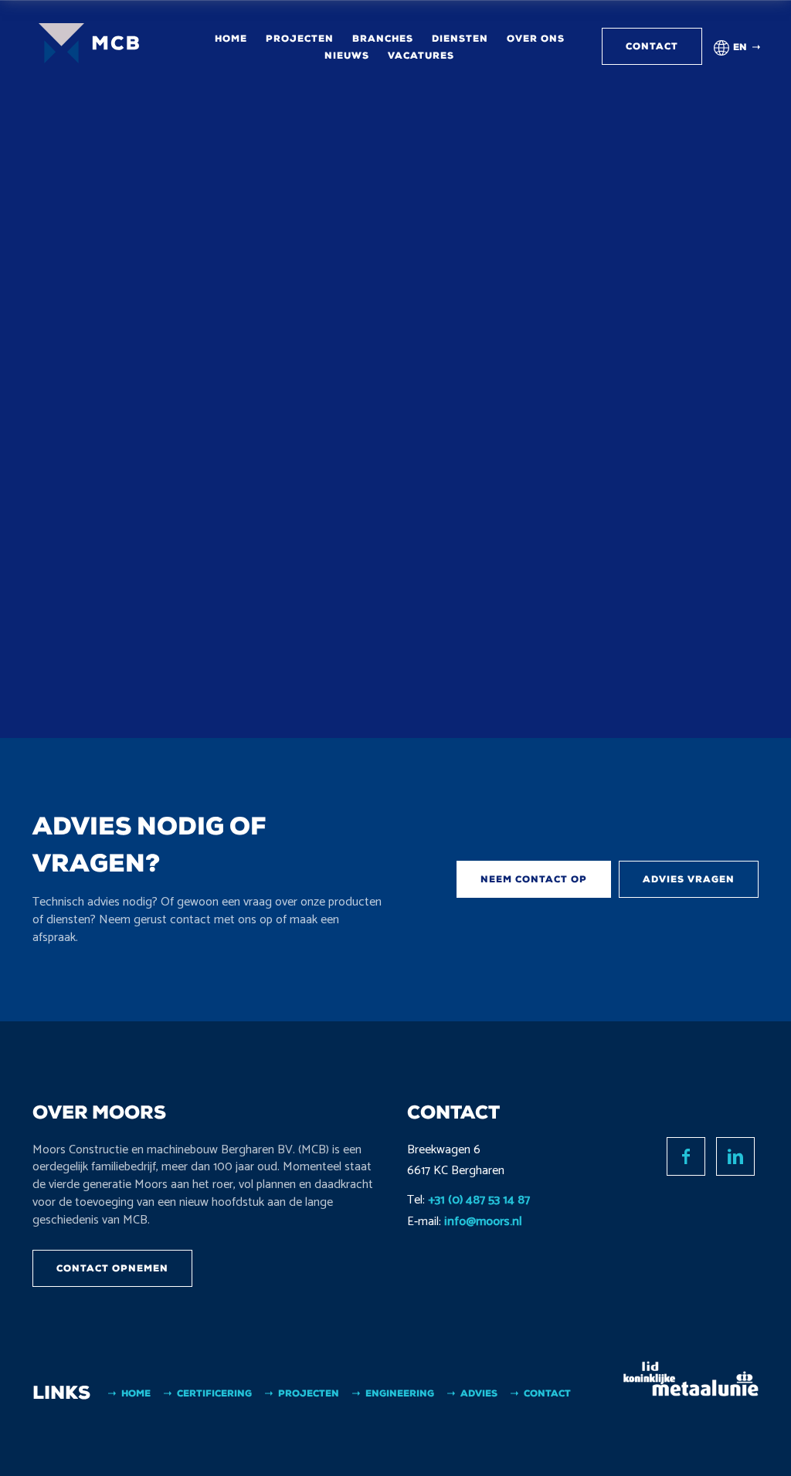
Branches (382, 38)
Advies (478, 1393)
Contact (652, 46)
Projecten (300, 38)
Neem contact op (533, 879)
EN (740, 47)
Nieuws (346, 55)
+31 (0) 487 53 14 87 (479, 1200)
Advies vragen (689, 879)
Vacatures (421, 55)
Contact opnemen (112, 1268)
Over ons (536, 38)
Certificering (214, 1393)
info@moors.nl (483, 1221)
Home (231, 38)
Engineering (399, 1393)
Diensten (460, 38)
